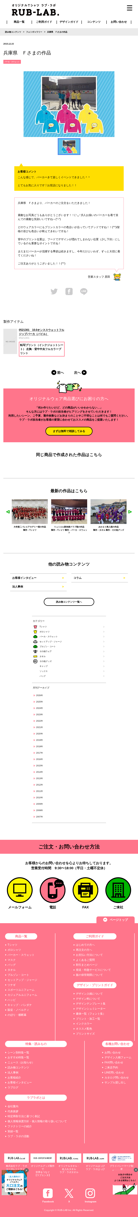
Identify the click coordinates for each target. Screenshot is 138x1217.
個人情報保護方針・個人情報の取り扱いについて (37, 1121)
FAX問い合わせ (114, 1062)
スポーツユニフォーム (21, 989)
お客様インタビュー (24, 577)
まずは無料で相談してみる (69, 431)
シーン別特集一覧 (18, 1052)
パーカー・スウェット (21, 954)
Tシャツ (43, 626)
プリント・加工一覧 (88, 1018)
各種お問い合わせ (117, 1044)
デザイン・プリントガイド (95, 985)
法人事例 (17, 586)
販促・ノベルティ (18, 1009)
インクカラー (84, 1023)
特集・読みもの (36, 1044)
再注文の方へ (84, 949)
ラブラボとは (36, 1097)
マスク (12, 959)
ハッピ (12, 999)
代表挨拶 (13, 1111)
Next (130, 512)
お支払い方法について (89, 954)
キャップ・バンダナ (20, 1005)
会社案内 (13, 1106)
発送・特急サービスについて (93, 969)
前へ (60, 372)
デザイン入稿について (89, 993)
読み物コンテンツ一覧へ (69, 601)
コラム (78, 577)
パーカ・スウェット (49, 636)
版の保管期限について (89, 974)
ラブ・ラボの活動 (18, 1136)
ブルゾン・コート (48, 646)
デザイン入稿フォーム (118, 1057)
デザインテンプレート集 (91, 1003)
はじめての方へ (85, 944)
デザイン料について (88, 998)
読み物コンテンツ (18, 1067)
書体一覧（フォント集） (91, 1013)
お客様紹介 (14, 1077)
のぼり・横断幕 (17, 1014)
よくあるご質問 (85, 959)
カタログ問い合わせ (117, 1077)
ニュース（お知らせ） (21, 1062)
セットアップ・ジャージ (51, 641)
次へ (77, 372)
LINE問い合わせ (114, 1072)
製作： (15, 530)
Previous (8, 512)
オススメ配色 (84, 1028)
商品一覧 (19, 21)
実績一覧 (13, 1131)
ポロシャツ (45, 632)
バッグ (43, 676)
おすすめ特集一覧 (18, 1057)
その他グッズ (46, 661)
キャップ (44, 666)
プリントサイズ (85, 1033)
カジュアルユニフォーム (22, 994)
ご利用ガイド (95, 936)
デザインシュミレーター (91, 1008)
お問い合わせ (113, 1052)
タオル (43, 656)
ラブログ (13, 1087)
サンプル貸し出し (115, 1082)
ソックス (44, 671)
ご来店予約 (111, 1067)
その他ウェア (46, 651)
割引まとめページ (86, 964)
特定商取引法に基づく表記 (24, 1116)
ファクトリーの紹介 (20, 1126)
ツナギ (12, 985)
